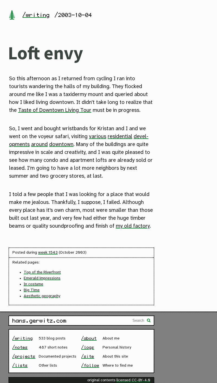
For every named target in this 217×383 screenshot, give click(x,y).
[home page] (12, 15)
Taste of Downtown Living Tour (54, 110)
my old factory (133, 226)
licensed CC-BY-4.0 (133, 380)
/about (89, 338)
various (97, 137)
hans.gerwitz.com (39, 320)
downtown (61, 144)
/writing (36, 15)
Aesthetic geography (42, 296)
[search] (149, 321)
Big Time (32, 290)
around (39, 144)
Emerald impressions (42, 278)
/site (87, 356)
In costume (33, 284)
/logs (87, 347)
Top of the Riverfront (42, 272)
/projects (23, 356)
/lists (20, 365)
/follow (90, 365)
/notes (20, 347)
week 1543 (48, 253)
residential (120, 137)
